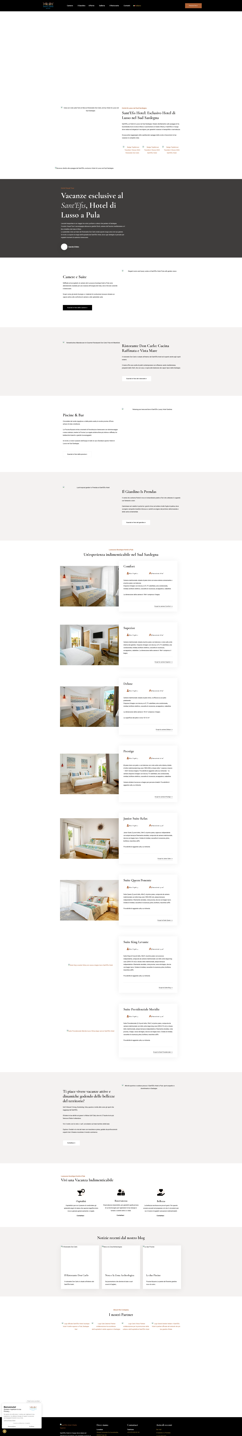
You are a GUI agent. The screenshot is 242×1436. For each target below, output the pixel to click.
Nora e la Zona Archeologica (119, 1275)
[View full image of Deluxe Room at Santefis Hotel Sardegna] (90, 707)
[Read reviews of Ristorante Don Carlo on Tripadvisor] (132, 156)
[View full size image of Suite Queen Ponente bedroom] (90, 900)
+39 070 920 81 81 (133, 1432)
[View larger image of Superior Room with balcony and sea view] (90, 645)
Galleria (102, 6)
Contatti (127, 6)
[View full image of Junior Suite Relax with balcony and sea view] (90, 839)
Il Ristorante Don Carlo (76, 1275)
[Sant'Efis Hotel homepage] (76, 1328)
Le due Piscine (153, 1275)
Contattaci (81, 1216)
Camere (70, 6)
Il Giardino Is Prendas (163, 1433)
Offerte (91, 6)
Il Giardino (81, 6)
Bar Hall (158, 1429)
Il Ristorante (114, 6)
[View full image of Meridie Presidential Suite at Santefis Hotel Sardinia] (90, 1031)
